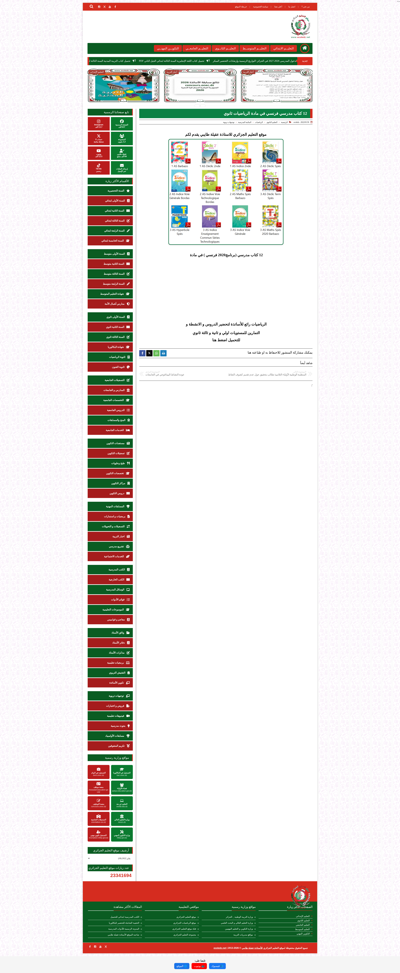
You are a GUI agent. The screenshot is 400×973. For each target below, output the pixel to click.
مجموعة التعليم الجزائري (184, 935)
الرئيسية (284, 122)
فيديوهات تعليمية (116, 715)
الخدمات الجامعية (115, 430)
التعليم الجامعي (303, 925)
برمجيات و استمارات (115, 516)
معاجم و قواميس (116, 619)
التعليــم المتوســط (254, 48)
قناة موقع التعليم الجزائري (184, 929)
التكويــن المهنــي (168, 48)
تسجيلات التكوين (116, 453)
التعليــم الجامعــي (197, 48)
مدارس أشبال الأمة (115, 303)
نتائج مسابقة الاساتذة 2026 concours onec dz (135, 61)
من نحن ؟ (306, 6)
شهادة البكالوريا (116, 347)
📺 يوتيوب (199, 966)
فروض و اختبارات (115, 705)
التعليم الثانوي (272, 122)
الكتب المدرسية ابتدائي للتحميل (124, 917)
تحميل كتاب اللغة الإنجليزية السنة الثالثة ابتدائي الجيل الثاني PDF (272, 61)
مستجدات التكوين (115, 443)
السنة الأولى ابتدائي (115, 200)
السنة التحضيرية (116, 190)
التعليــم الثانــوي (225, 48)
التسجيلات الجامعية (115, 380)
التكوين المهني (303, 934)
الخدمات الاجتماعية (114, 556)
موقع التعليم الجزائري (186, 917)
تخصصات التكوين (115, 473)
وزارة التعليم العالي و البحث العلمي (237, 923)
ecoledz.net (220, 948)
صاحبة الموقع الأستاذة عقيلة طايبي (123, 935)
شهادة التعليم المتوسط (112, 293)
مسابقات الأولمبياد (115, 735)
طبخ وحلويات (118, 463)
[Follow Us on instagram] (95, 946)
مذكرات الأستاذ (117, 652)
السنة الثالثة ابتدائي (115, 220)
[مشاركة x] (149, 353)
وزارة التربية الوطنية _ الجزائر (239, 917)
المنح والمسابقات (117, 420)
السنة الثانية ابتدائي (115, 210)
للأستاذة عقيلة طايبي (252, 948)
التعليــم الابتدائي (283, 48)
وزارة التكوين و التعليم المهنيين (239, 929)
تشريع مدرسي (116, 546)
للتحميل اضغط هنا (226, 340)
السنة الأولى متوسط (114, 253)
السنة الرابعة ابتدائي (114, 230)
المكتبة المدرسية (244, 122)
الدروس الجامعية (116, 410)
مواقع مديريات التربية (243, 935)
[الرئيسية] (304, 48)
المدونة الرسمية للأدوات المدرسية (123, 929)
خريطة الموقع (241, 6)
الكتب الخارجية (117, 579)
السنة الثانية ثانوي (115, 327)
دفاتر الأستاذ (118, 642)
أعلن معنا (278, 6)
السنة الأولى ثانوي (115, 317)
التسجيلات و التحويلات (113, 526)
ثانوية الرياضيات (117, 357)
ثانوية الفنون (118, 367)
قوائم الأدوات (118, 599)
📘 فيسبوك (217, 966)
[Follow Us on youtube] (100, 946)
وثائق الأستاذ (118, 632)
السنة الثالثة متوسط (114, 273)
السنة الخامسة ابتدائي (112, 240)
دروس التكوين (117, 493)
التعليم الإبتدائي (303, 916)
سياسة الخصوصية (260, 6)
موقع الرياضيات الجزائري (184, 923)
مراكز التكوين (118, 483)
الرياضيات (259, 122)
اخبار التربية (118, 536)
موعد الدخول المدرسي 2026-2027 (86, 61)
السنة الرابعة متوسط (114, 283)
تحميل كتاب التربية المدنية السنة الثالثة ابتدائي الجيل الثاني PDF (198, 61)
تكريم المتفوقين (116, 745)
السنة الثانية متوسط (114, 263)
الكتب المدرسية (117, 569)
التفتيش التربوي (117, 672)
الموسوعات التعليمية (113, 609)
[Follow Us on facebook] (90, 946)
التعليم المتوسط (302, 929)
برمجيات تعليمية (115, 662)
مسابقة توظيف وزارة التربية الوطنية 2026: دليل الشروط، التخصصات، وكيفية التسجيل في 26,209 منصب (277, 95)
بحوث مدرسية (118, 725)
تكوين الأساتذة (116, 682)
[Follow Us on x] (105, 946)
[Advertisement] (226, 292)
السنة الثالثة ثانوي (115, 337)
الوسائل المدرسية (115, 589)
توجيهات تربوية (228, 122)
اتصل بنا (291, 6)
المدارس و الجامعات (114, 390)
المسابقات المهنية (115, 506)
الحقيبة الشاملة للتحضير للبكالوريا (124, 923)
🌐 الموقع (182, 966)
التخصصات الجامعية (113, 400)
